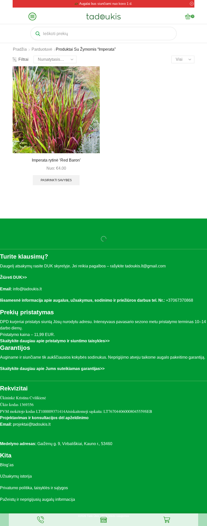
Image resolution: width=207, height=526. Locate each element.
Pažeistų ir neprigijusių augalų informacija (37, 499)
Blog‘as (7, 465)
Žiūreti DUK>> (13, 277)
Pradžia (20, 49)
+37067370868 (180, 300)
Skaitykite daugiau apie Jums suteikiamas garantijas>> (52, 368)
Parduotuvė (42, 49)
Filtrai (23, 59)
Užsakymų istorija (16, 476)
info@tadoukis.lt (27, 289)
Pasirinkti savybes (56, 180)
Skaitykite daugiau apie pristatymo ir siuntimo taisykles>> (55, 341)
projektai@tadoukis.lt (31, 424)
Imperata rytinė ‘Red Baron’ (56, 160)
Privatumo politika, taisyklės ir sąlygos (34, 488)
